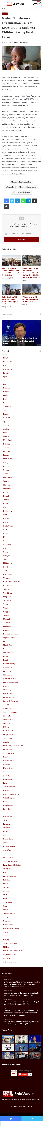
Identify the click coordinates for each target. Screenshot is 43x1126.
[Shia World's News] (15, 4)
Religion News (8, 749)
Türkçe (29, 1106)
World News (7, 738)
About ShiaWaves (7, 1099)
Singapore (7, 597)
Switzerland (7, 459)
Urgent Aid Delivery (21, 192)
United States (7, 816)
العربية (13, 1106)
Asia (5, 548)
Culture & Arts (8, 723)
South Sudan (8, 489)
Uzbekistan (7, 593)
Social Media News (9, 753)
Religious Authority (9, 697)
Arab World (7, 850)
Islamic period (8, 925)
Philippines (7, 563)
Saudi (5, 380)
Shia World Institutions (11, 712)
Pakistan (6, 373)
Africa (5, 474)
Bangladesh (7, 809)
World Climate (8, 857)
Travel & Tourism (9, 913)
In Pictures (7, 880)
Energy (6, 630)
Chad (5, 530)
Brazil (5, 660)
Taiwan (6, 615)
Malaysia (6, 556)
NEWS (5, 358)
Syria (5, 377)
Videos (5, 910)
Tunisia (6, 500)
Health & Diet (8, 731)
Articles (5, 891)
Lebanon (6, 388)
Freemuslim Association (21, 182)
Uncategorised (8, 805)
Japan (5, 559)
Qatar (5, 906)
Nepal (5, 567)
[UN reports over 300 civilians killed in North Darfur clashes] (31, 289)
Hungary (6, 939)
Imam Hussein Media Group (12, 865)
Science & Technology (11, 701)
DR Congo (7, 477)
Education (6, 757)
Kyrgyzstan (7, 612)
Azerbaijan (7, 406)
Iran (4, 384)
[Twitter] (12, 201)
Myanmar (6, 828)
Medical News (8, 720)
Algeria (6, 742)
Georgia (6, 462)
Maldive (6, 947)
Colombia (7, 544)
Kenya (5, 492)
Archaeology (7, 854)
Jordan (5, 604)
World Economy (9, 664)
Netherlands (7, 440)
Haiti (5, 537)
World (5, 410)
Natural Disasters (9, 679)
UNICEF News (8, 761)
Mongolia (7, 619)
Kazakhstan (7, 585)
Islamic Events (8, 768)
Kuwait (6, 403)
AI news (6, 705)
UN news (6, 727)
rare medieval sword (10, 954)
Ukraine (6, 466)
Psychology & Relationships (13, 746)
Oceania (6, 686)
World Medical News (10, 861)
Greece (6, 436)
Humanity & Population (11, 928)
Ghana (5, 522)
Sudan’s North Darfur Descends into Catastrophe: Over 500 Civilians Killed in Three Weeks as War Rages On (31, 272)
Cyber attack (8, 708)
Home (5, 9)
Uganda (6, 518)
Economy (6, 641)
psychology (7, 775)
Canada (5, 843)
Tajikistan (7, 589)
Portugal (6, 455)
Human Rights (8, 839)
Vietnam (6, 578)
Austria (6, 429)
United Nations (8, 649)
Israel (5, 872)
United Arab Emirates (11, 582)
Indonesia (6, 824)
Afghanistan (7, 369)
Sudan (11, 9)
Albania (6, 448)
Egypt (5, 395)
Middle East (7, 645)
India (5, 783)
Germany (6, 418)
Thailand (6, 571)
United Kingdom (9, 798)
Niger (5, 507)
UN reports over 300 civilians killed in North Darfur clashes (31, 299)
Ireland (5, 898)
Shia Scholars (8, 675)
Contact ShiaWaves (20, 1099)
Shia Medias (7, 716)
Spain (5, 421)
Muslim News (8, 652)
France (5, 831)
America (6, 533)
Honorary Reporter (34, 1099)
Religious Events (9, 734)
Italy (5, 433)
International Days (9, 876)
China (5, 552)
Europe (6, 414)
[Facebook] (6, 201)
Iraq (4, 365)
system (5, 932)
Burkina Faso (8, 511)
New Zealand (8, 667)
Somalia (6, 481)
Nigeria (5, 835)
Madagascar (7, 869)
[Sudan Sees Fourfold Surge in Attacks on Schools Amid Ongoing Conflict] (11, 289)
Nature (5, 772)
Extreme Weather (9, 846)
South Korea (7, 902)
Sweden (6, 425)
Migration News (9, 638)
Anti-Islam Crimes (9, 962)
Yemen (5, 820)
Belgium (6, 444)
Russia (5, 656)
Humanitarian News (10, 634)
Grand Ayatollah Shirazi (11, 794)
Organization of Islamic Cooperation (21, 187)
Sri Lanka (7, 600)
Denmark (6, 451)
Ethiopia (6, 496)
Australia (6, 623)
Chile (5, 541)
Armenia (6, 936)
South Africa (8, 526)
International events (10, 682)
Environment (8, 626)
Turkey (5, 813)
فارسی (19, 1106)
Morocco (6, 485)
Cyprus (6, 470)
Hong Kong (7, 574)
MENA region (8, 690)
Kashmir (6, 399)
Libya (5, 503)
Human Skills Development (12, 951)
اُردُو (24, 1106)
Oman (5, 608)
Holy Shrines (7, 693)
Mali (5, 515)
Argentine (6, 764)
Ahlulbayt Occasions (10, 787)
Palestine (6, 790)
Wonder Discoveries (10, 943)
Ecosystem (7, 671)
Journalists (6, 887)
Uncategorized (8, 779)
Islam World (7, 362)
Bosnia (5, 884)
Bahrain (6, 392)
